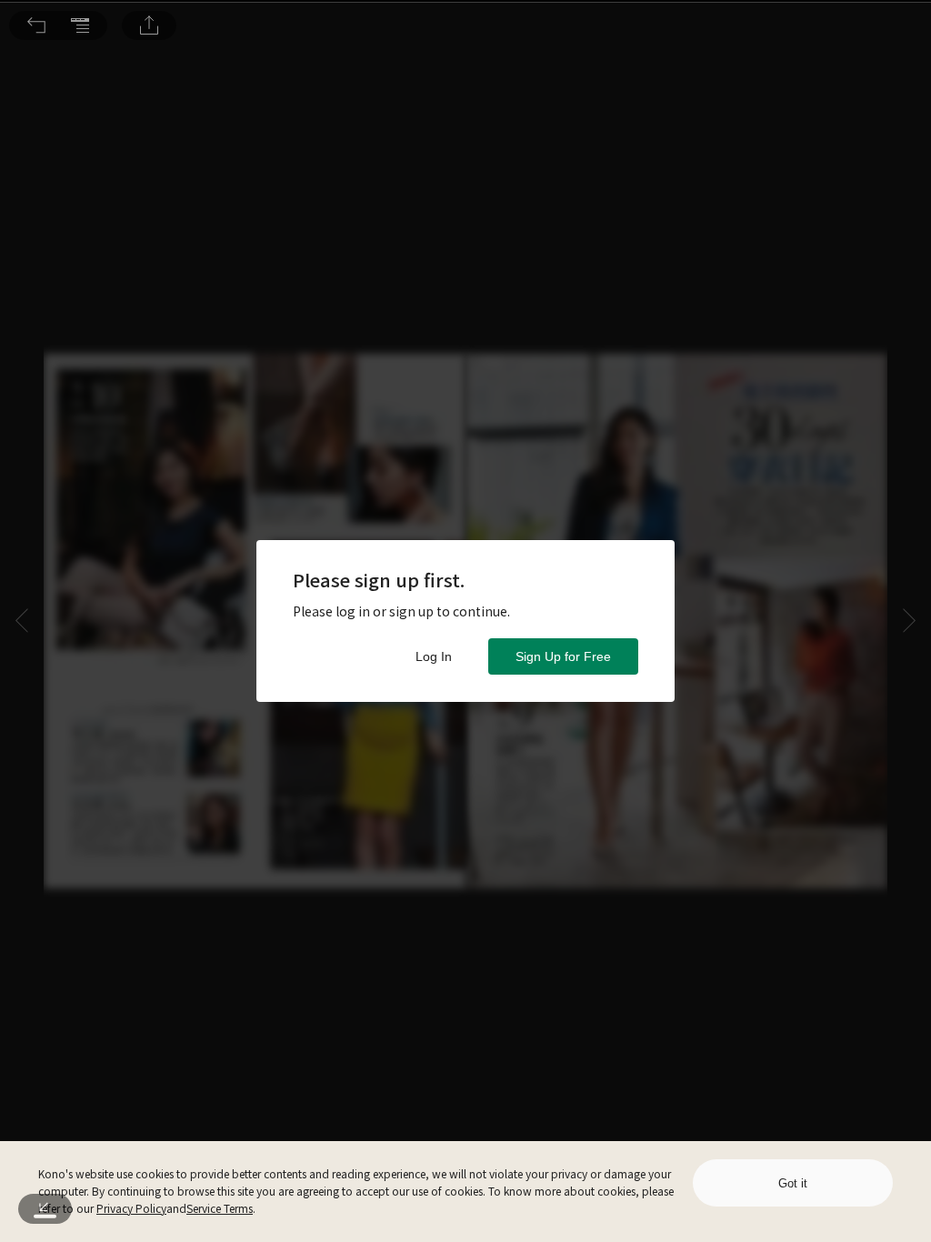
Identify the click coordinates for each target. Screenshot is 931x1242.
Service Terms (219, 1208)
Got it (792, 1183)
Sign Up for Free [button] (563, 656)
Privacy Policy (131, 1208)
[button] (36, 25)
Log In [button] (433, 656)
